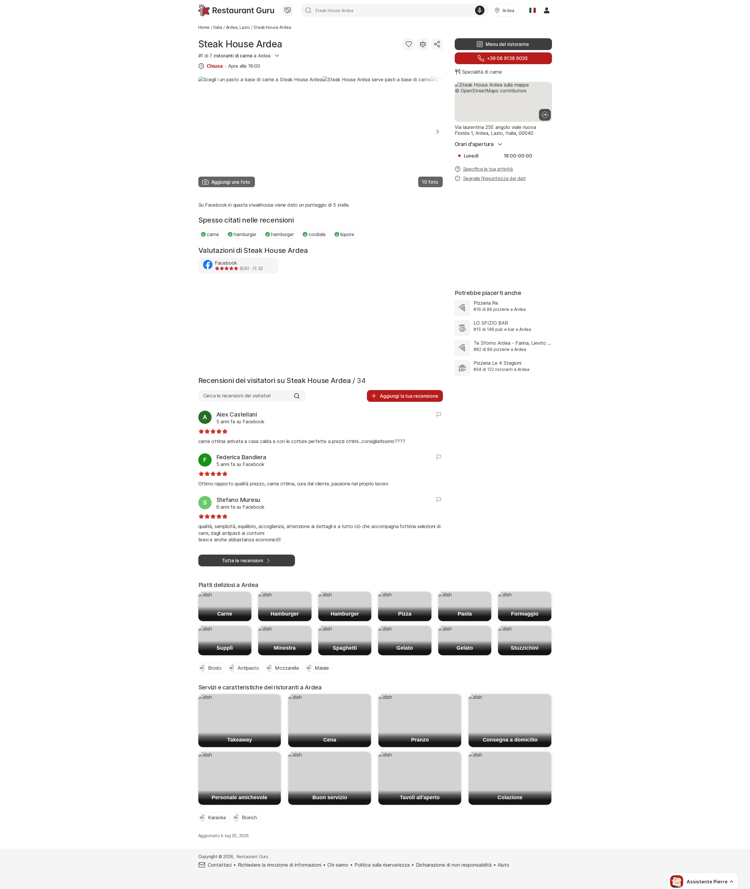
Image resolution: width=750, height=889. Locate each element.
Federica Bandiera (241, 457)
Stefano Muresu (238, 499)
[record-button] (479, 10)
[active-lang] (532, 10)
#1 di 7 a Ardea (234, 56)
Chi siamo (337, 865)
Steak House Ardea (240, 44)
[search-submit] (308, 10)
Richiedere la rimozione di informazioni (279, 865)
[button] (438, 132)
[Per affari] (287, 10)
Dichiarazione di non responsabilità (454, 865)
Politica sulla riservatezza (382, 865)
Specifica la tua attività (488, 169)
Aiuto (503, 865)
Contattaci (220, 865)
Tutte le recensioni (242, 560)
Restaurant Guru (252, 856)
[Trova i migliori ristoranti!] (236, 10)
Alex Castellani (236, 414)
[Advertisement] (320, 326)
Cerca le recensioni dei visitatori (237, 396)
